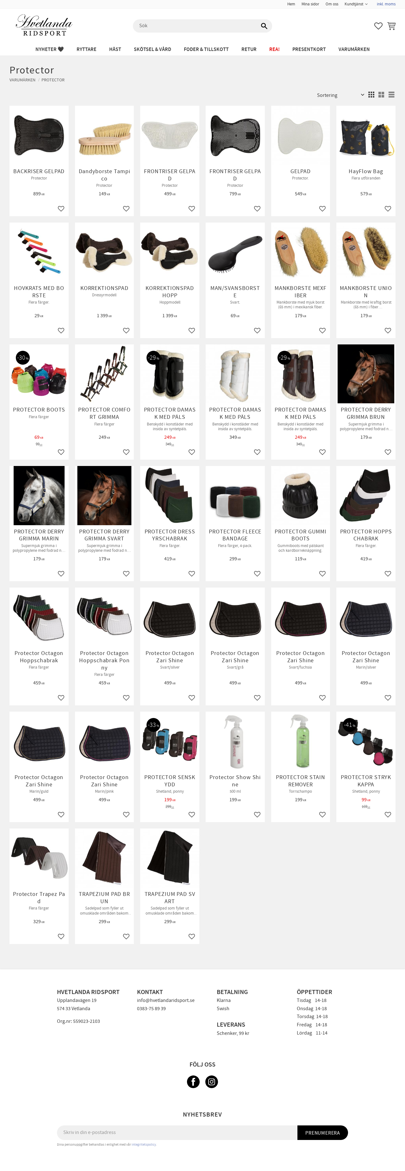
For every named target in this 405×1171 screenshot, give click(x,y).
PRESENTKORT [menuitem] (309, 49)
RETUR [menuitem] (249, 49)
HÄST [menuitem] (115, 49)
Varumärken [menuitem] (354, 49)
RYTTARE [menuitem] (87, 49)
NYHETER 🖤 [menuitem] (49, 49)
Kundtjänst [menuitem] (354, 4)
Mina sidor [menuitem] (310, 4)
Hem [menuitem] (291, 4)
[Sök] (264, 26)
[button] (378, 26)
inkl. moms (386, 4)
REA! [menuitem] (274, 49)
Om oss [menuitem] (332, 4)
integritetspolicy (144, 1144)
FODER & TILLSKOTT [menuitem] (206, 49)
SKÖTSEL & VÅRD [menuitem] (152, 49)
